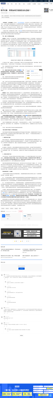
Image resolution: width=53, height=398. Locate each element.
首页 (8, 3)
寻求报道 (46, 3)
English (39, 3)
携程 (21, 70)
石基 (21, 30)
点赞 (21, 241)
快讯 (16, 3)
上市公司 (19, 22)
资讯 (11, 3)
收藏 (15, 241)
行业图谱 (34, 3)
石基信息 (22, 22)
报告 (19, 3)
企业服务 (29, 3)
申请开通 (20, 211)
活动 (24, 3)
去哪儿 (3, 192)
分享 (27, 241)
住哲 (14, 195)
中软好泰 (7, 195)
